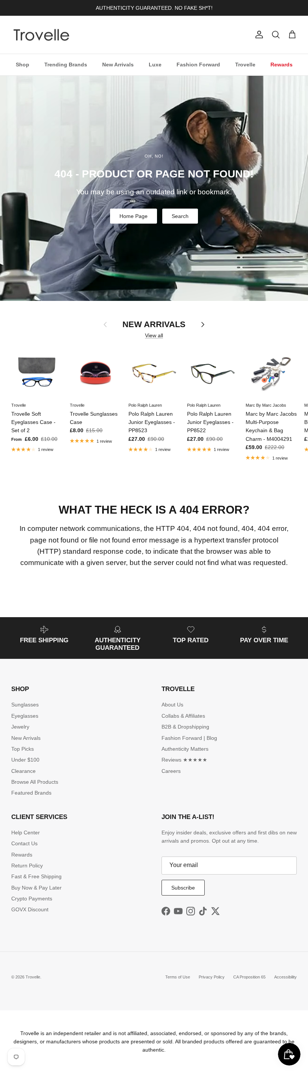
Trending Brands (65, 65)
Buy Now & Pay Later (36, 888)
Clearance (23, 771)
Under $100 (25, 760)
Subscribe (183, 888)
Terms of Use (177, 977)
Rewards (281, 65)
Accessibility (285, 977)
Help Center (25, 833)
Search (180, 216)
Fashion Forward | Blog (189, 738)
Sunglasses (25, 705)
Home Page (133, 216)
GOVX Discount (29, 909)
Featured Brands (31, 793)
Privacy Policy (212, 977)
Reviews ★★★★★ (184, 760)
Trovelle (245, 65)
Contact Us (24, 843)
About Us (172, 705)
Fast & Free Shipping (36, 876)
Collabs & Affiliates (183, 716)
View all (154, 335)
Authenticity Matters (185, 749)
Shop (22, 65)
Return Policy (27, 866)
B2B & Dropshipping (185, 727)
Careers (171, 771)
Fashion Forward (198, 65)
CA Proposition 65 (249, 977)
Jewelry (20, 727)
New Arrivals (118, 65)
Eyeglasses (24, 716)
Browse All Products (34, 782)
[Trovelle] (41, 35)
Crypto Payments (31, 899)
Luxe (155, 65)
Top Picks (22, 749)
